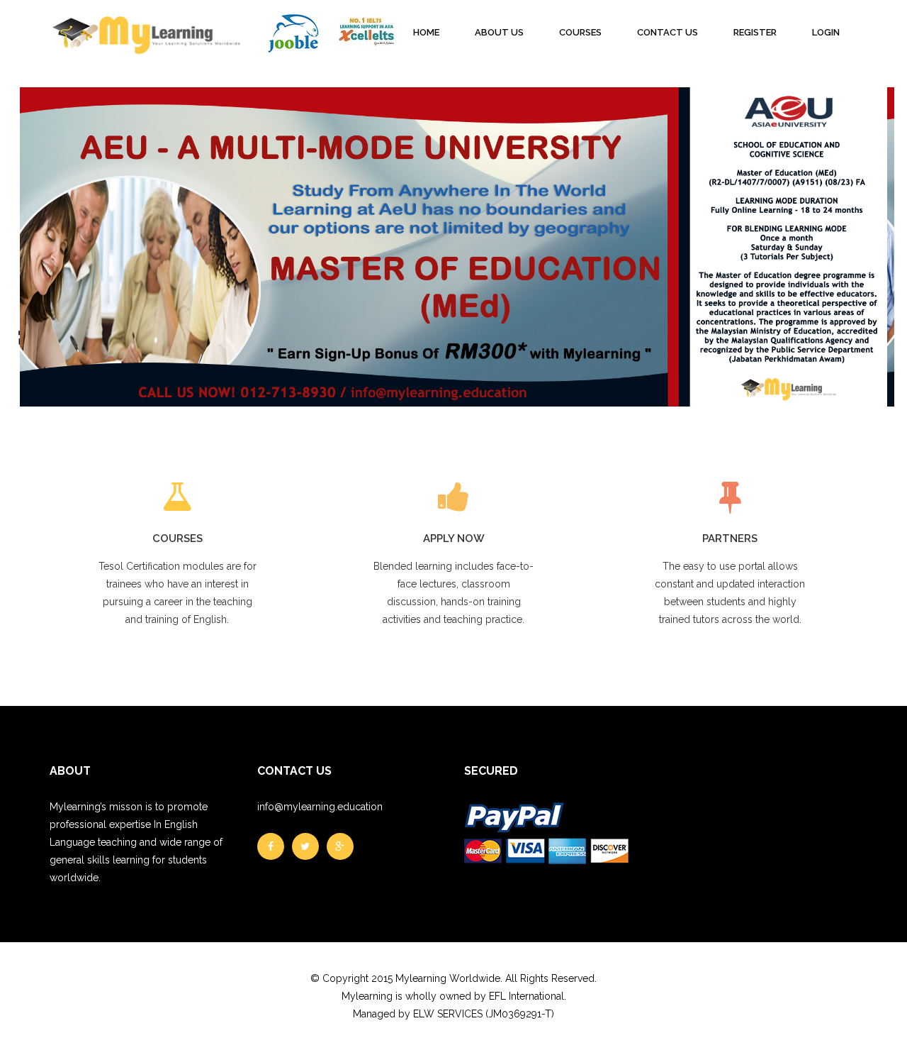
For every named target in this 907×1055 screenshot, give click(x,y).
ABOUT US (499, 32)
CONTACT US (667, 32)
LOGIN (826, 32)
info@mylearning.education (320, 806)
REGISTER (755, 32)
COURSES (580, 32)
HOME (426, 32)
